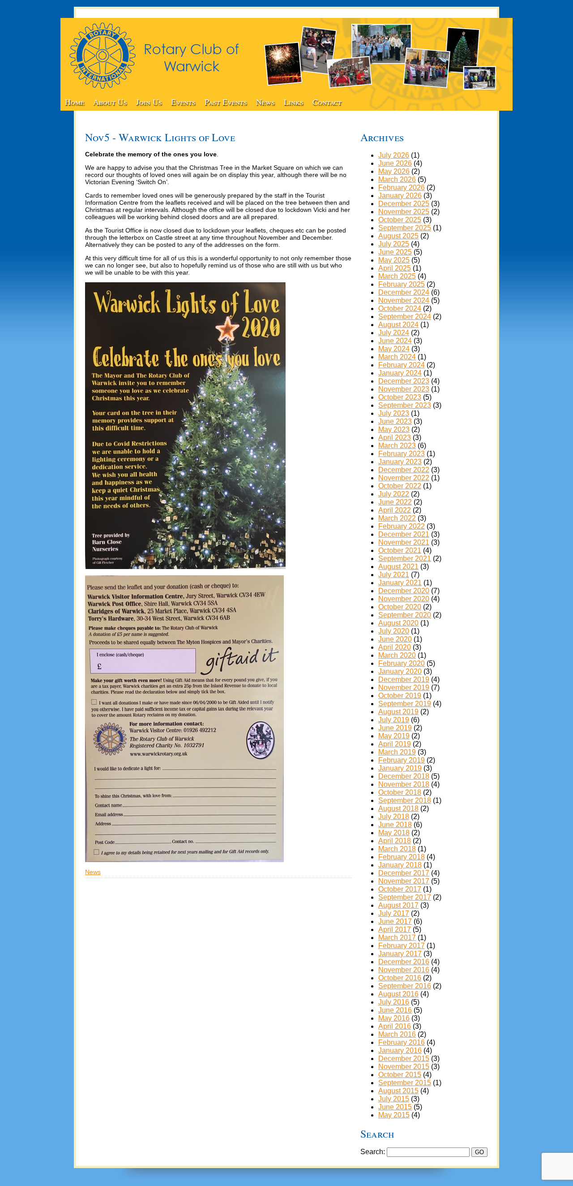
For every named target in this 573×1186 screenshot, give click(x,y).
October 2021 (399, 550)
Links (294, 101)
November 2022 (403, 478)
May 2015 (394, 1115)
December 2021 (403, 534)
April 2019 (394, 744)
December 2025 (403, 203)
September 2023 (404, 405)
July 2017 (393, 913)
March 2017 (397, 937)
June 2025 (395, 252)
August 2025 (398, 236)
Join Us (149, 101)
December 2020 (403, 591)
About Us (110, 101)
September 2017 (404, 897)
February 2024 (401, 365)
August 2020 (398, 623)
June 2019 (395, 728)
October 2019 (399, 695)
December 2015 (403, 1058)
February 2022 (401, 526)
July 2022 (393, 494)
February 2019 (401, 760)
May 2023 (394, 429)
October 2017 (399, 889)
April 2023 (394, 437)
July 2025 (393, 244)
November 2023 (403, 389)
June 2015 (395, 1107)
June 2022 (395, 502)
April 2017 (394, 929)
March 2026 (397, 179)
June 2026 (395, 163)
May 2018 (394, 833)
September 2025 (404, 228)
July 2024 (393, 332)
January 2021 (400, 583)
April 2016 (394, 1026)
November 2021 (403, 542)
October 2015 (399, 1074)
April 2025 (394, 268)
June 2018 (395, 824)
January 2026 (400, 195)
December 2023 (403, 381)
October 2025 (399, 220)
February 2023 (401, 453)
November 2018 (403, 784)
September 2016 (404, 986)
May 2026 (394, 171)
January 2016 (400, 1050)
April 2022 (394, 510)
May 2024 (394, 349)
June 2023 (395, 421)
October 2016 (399, 978)
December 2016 (403, 962)
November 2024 (403, 300)
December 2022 (403, 470)
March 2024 (397, 357)
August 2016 (398, 994)
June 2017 (395, 921)
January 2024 (400, 373)
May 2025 (394, 260)
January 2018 (400, 865)
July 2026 (393, 155)
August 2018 (398, 808)
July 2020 (393, 631)
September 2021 (404, 558)
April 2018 (394, 841)
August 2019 (398, 712)
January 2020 (400, 671)
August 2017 (398, 905)
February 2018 (401, 857)
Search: (372, 1152)
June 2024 (395, 341)
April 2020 (394, 647)
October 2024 (399, 308)
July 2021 (393, 574)
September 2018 (404, 800)
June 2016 (395, 1010)
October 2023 (399, 397)
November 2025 (403, 212)
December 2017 (403, 873)
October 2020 (399, 607)
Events (183, 101)
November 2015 (403, 1066)
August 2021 (398, 566)
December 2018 (403, 776)
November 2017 (403, 881)
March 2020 (397, 655)
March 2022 (397, 518)
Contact (327, 101)
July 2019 (393, 720)
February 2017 (401, 945)
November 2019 (403, 687)
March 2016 (397, 1034)
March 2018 (397, 849)
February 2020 (401, 663)
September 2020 (404, 615)
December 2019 (403, 679)
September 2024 (404, 316)
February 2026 (401, 187)
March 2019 (397, 752)
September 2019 (404, 703)
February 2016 (401, 1042)
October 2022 (399, 486)
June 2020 (395, 639)
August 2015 (398, 1091)
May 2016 (394, 1018)
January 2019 (400, 768)
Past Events (226, 101)
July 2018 (393, 816)
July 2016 (393, 1002)
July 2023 (393, 413)
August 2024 (398, 324)
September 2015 (404, 1083)
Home (74, 101)
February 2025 (401, 284)
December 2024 (403, 292)
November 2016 (403, 970)
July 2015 (393, 1099)
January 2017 (400, 953)
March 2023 (397, 445)
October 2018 (399, 792)
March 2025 (397, 276)
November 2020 (403, 599)
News (265, 101)
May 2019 (394, 736)
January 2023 (400, 462)
